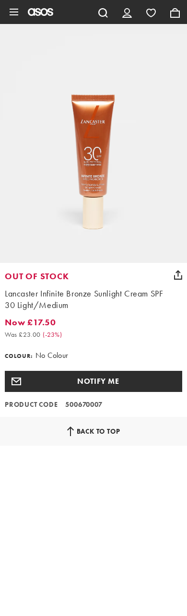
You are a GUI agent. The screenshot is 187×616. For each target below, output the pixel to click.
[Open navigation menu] (14, 12)
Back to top (98, 431)
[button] (93, 381)
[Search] (103, 12)
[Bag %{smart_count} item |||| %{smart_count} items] (175, 12)
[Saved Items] (151, 12)
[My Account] (127, 12)
